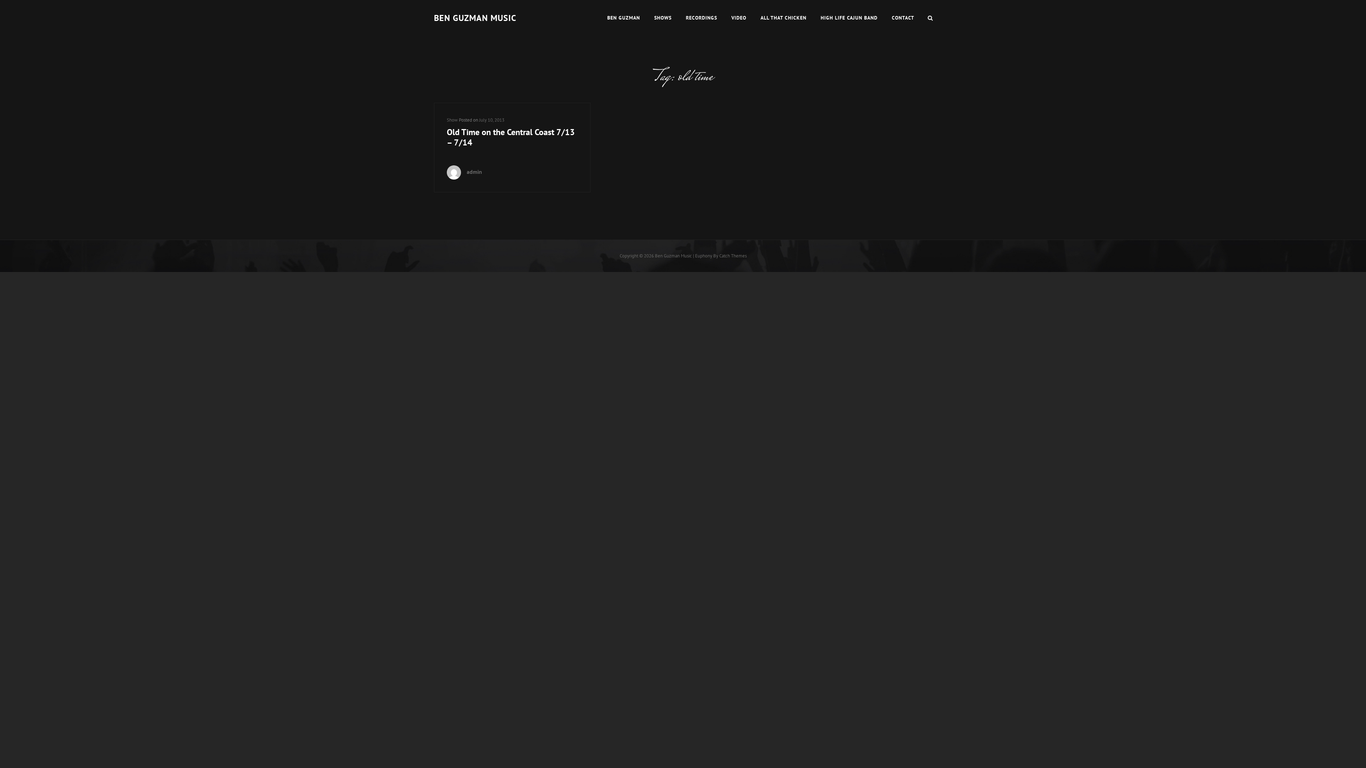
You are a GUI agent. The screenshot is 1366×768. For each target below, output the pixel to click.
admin (474, 171)
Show (452, 120)
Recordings (701, 18)
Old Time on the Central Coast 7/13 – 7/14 (511, 137)
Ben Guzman (623, 18)
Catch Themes (733, 256)
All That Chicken (783, 18)
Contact (903, 18)
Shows (663, 18)
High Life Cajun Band (849, 18)
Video (738, 18)
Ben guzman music (475, 17)
